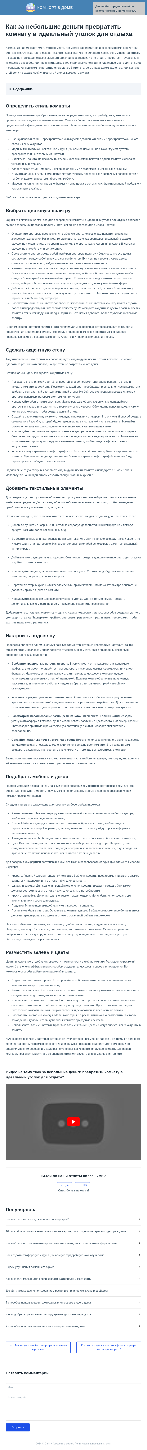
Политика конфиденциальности (93, 1443)
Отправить (18, 1427)
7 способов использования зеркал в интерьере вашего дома (45, 1326)
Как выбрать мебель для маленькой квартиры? (37, 1219)
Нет (85, 1185)
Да (67, 1185)
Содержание (23, 89)
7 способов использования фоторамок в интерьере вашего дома (48, 1302)
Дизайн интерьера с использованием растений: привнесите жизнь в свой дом (57, 1290)
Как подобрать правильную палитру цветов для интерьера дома (48, 1314)
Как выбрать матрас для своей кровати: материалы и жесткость (48, 1278)
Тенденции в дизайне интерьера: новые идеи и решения (41, 1347)
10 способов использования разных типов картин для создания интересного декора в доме (66, 1231)
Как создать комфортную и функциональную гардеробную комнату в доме (55, 1255)
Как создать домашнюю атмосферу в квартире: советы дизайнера (109, 1347)
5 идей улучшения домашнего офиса (30, 1267)
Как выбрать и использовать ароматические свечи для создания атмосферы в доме (61, 1243)
